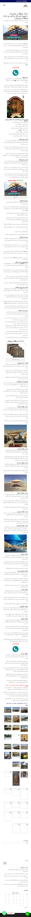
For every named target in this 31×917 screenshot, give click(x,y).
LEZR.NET (16, 914)
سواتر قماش (20, 703)
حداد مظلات (23, 161)
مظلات (6, 20)
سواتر (26, 705)
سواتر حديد (14, 703)
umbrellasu (21, 20)
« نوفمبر (26, 907)
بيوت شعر (9, 703)
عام (9, 20)
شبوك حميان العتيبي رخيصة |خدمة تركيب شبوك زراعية (16, 873)
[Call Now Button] (27, 914)
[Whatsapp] (4, 913)
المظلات (22, 263)
